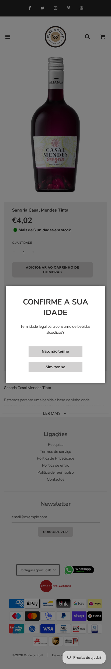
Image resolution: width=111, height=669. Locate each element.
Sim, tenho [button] (55, 366)
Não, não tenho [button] (55, 351)
